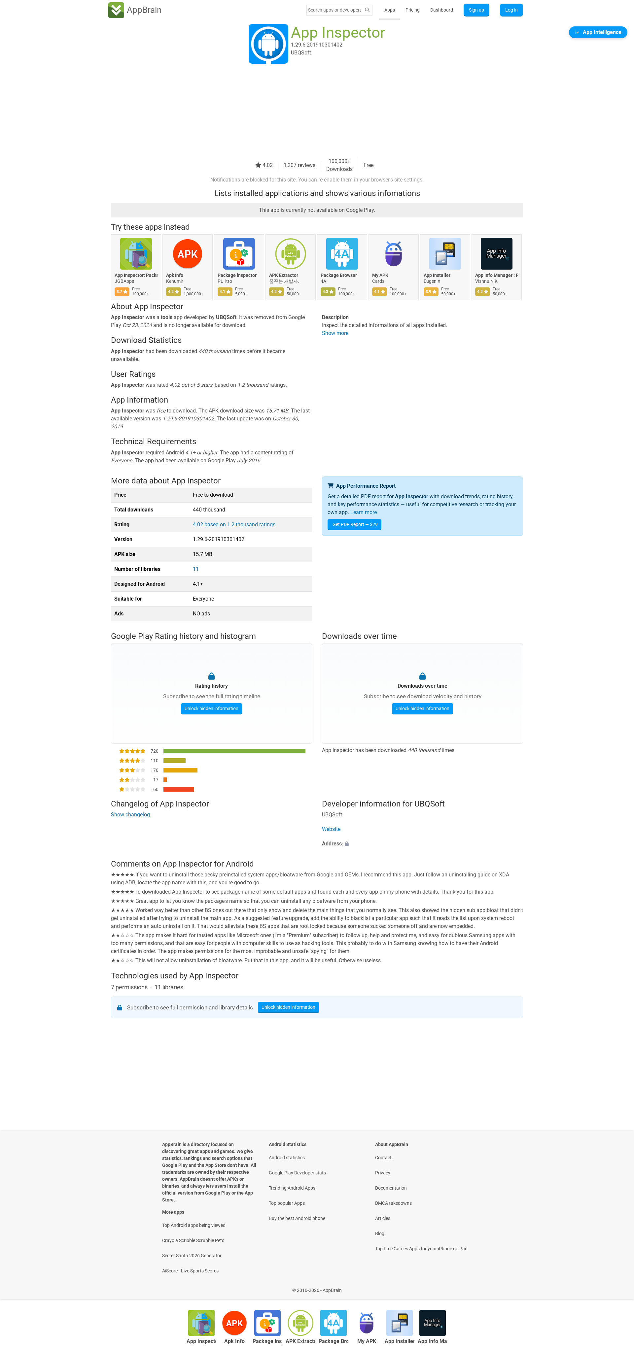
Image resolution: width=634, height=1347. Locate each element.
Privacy (382, 1172)
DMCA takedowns (393, 1203)
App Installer (437, 275)
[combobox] (334, 10)
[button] (422, 844)
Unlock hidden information (211, 708)
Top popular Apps (287, 1203)
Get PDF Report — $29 (355, 524)
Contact (383, 1157)
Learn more (363, 512)
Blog (379, 1233)
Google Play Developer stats (297, 1172)
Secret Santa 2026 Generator (192, 1255)
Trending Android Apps (292, 1188)
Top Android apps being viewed (194, 1225)
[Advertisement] (309, 111)
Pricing (412, 10)
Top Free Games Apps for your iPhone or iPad (421, 1248)
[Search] (367, 10)
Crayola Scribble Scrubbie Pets (193, 1240)
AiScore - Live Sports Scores (190, 1270)
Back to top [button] (617, 1287)
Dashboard (441, 10)
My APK (380, 275)
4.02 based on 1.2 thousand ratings (234, 524)
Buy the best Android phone (297, 1218)
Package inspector (237, 275)
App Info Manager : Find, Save (496, 275)
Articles (382, 1218)
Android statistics (287, 1157)
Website (331, 829)
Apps (389, 10)
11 (196, 569)
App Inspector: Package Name (136, 275)
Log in (511, 10)
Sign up (476, 10)
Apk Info (174, 275)
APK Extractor (283, 275)
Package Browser (339, 275)
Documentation (391, 1188)
